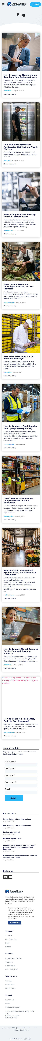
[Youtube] (10, 877)
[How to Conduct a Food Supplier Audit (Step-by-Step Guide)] (21, 403)
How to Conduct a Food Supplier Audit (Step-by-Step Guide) (20, 427)
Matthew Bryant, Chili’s (12, 839)
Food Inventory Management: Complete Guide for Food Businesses (19, 500)
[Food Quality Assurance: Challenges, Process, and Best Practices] (21, 261)
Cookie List (24, 1030)
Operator (8, 981)
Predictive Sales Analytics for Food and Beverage (19, 357)
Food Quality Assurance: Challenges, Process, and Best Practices (19, 286)
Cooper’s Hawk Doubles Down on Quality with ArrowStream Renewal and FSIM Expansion (19, 847)
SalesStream (10, 966)
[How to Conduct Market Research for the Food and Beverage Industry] (21, 626)
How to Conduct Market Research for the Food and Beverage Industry (21, 651)
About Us (8, 936)
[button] (3, 4)
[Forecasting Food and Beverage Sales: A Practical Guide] (21, 191)
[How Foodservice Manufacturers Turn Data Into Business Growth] (21, 52)
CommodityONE (11, 969)
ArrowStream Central (13, 958)
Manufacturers (10, 988)
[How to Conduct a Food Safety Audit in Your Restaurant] (21, 696)
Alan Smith (7, 91)
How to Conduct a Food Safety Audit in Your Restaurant (19, 720)
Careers (8, 947)
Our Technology (11, 939)
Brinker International (11, 832)
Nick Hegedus (8, 230)
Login (7, 1003)
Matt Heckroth (9, 302)
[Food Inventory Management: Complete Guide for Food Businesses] (21, 475)
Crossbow (9, 962)
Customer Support (12, 1007)
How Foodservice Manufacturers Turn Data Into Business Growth (20, 76)
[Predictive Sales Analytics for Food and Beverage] (21, 333)
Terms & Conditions (24, 1028)
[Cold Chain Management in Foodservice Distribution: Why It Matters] (21, 121)
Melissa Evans (9, 595)
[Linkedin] (5, 877)
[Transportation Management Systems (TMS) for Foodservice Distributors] (21, 547)
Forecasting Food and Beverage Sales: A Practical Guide (20, 215)
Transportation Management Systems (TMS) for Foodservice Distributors (20, 572)
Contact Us (9, 1000)
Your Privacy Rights (14, 922)
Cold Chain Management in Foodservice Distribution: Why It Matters (20, 146)
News (7, 943)
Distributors (9, 984)
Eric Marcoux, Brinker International (17, 826)
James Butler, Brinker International (17, 819)
